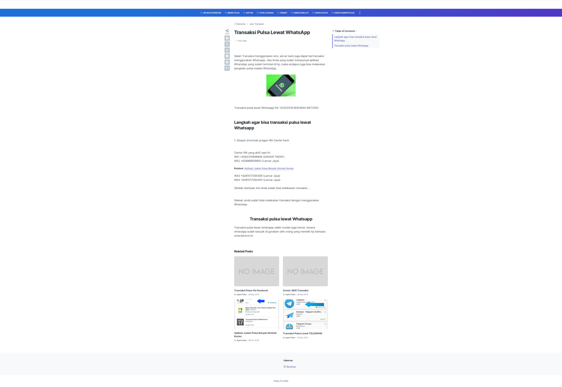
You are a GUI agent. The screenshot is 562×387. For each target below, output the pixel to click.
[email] (227, 68)
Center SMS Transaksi (295, 290)
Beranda (291, 366)
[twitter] (227, 44)
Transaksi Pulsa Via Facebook (251, 290)
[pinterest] (227, 62)
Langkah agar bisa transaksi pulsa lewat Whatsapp (355, 38)
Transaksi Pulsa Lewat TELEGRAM (302, 333)
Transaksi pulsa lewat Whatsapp (351, 45)
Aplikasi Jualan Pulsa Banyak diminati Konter (269, 168)
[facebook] (227, 38)
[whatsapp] (227, 50)
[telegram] (227, 56)
